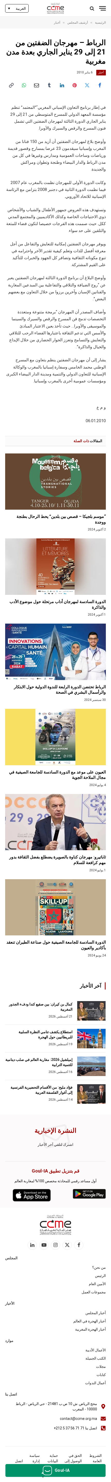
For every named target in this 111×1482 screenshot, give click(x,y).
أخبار (101, 72)
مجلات (101, 1366)
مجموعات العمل (94, 1292)
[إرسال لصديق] (36, 85)
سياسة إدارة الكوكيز (34, 1461)
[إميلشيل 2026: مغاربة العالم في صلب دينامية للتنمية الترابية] (91, 1066)
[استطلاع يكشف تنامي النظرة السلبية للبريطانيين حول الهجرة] (91, 1038)
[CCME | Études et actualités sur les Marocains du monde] (56, 8)
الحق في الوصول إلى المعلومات (73, 1461)
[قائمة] (102, 8)
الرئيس (100, 1276)
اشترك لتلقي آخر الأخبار (55, 1144)
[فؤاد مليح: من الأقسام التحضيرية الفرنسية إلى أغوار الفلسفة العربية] (91, 1094)
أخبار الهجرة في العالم (89, 1321)
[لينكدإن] (62, 85)
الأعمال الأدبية (95, 1350)
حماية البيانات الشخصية (51, 1461)
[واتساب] (24, 85)
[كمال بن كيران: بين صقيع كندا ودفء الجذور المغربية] (91, 1011)
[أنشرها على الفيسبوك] (100, 85)
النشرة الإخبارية (55, 1130)
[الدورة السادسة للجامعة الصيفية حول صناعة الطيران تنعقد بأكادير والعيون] (55, 907)
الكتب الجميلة (95, 1358)
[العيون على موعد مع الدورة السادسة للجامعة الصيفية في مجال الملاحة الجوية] (55, 737)
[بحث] (92, 8)
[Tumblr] (49, 85)
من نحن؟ (99, 1267)
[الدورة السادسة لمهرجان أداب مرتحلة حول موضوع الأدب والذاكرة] (55, 566)
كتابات (101, 1375)
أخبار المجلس (95, 1313)
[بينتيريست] (74, 85)
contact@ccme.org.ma (78, 1419)
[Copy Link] (11, 85)
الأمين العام (97, 1284)
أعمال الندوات (95, 1383)
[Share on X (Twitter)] (87, 85)
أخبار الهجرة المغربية (90, 1329)
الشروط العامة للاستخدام (94, 1461)
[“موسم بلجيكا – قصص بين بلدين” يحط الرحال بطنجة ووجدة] (55, 481)
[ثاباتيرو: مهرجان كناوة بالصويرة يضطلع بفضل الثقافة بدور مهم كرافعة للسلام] (55, 822)
